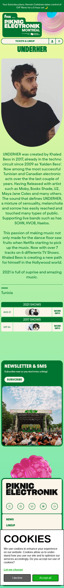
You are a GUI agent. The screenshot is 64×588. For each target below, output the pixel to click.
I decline (17, 577)
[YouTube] (43, 506)
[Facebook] (9, 506)
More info (57, 312)
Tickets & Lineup (25, 41)
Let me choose (13, 569)
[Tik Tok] (32, 506)
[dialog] (32, 557)
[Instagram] (20, 506)
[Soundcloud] (54, 506)
